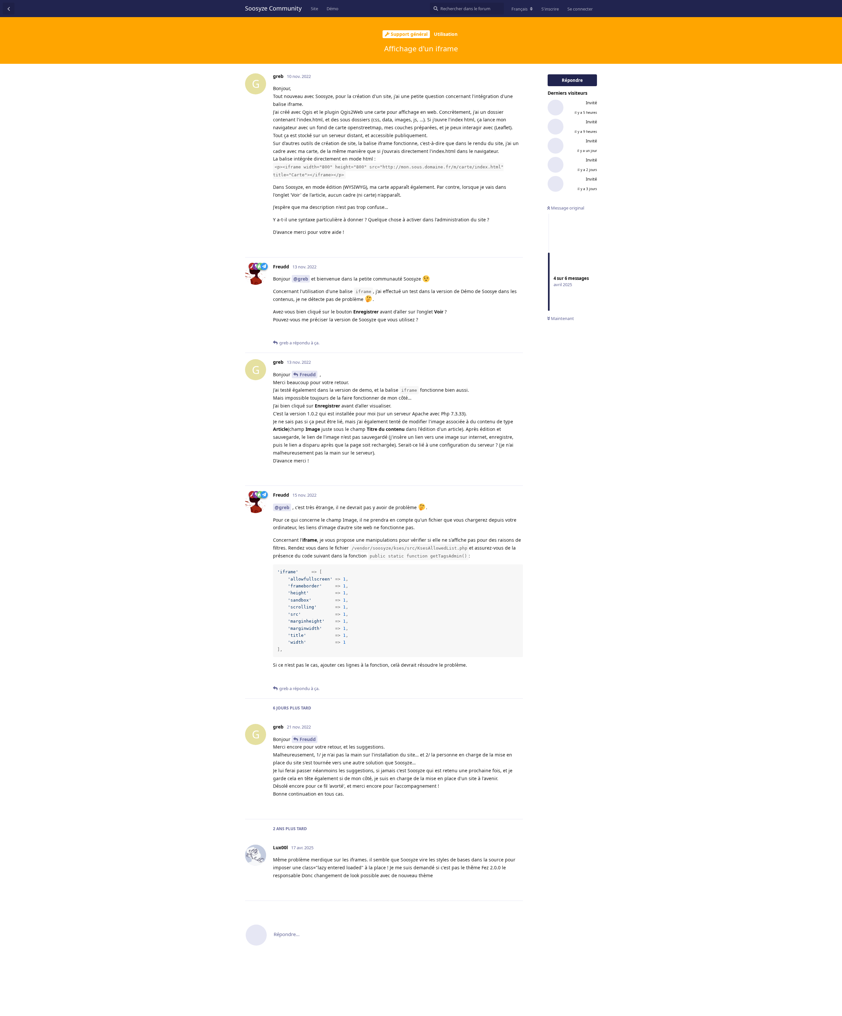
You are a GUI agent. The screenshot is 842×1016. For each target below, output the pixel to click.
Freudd (308, 374)
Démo (332, 9)
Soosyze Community (273, 8)
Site (314, 9)
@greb (300, 279)
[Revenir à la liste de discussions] (8, 8)
